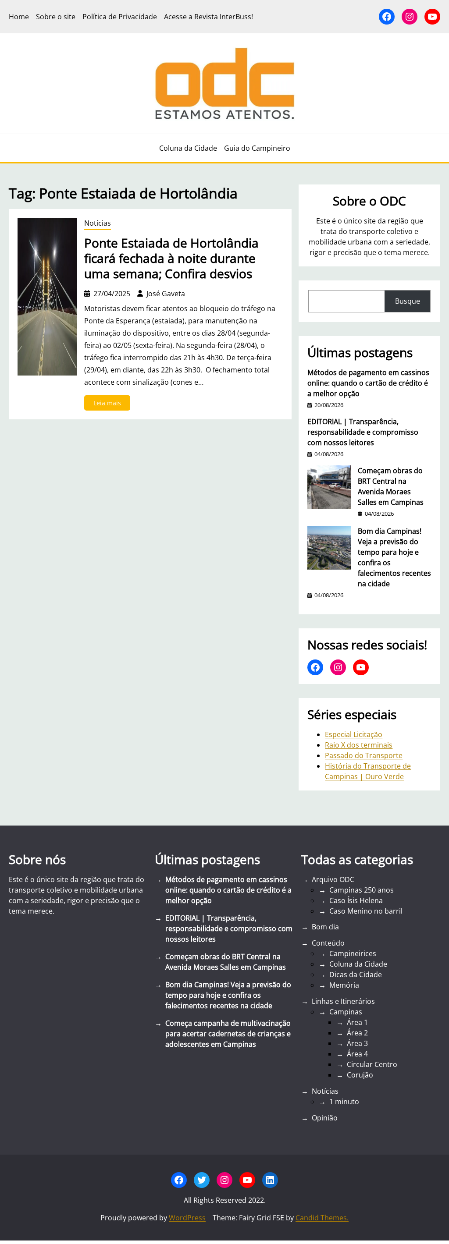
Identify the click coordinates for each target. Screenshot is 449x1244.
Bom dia (325, 927)
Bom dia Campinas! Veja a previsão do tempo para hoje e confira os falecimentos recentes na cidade (394, 557)
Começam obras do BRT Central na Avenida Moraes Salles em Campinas (391, 486)
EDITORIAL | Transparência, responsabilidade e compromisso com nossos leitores (362, 432)
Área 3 (357, 1043)
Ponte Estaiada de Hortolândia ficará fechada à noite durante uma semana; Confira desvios (171, 258)
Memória (344, 985)
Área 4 (357, 1054)
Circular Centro (372, 1064)
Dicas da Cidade (355, 974)
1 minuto (344, 1101)
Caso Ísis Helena (356, 900)
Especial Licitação (353, 734)
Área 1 (357, 1022)
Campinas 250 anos (361, 890)
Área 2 (357, 1033)
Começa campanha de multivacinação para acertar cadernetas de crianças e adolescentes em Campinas (228, 1033)
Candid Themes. (322, 1218)
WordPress (187, 1218)
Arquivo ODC (333, 879)
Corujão (360, 1075)
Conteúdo (328, 943)
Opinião (325, 1118)
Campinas (345, 1012)
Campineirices (352, 953)
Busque (407, 301)
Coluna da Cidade (358, 964)
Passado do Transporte (364, 755)
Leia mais (111, 404)
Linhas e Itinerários (343, 1001)
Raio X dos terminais (358, 745)
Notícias (97, 223)
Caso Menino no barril (366, 911)
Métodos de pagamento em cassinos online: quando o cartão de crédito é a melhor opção (368, 383)
